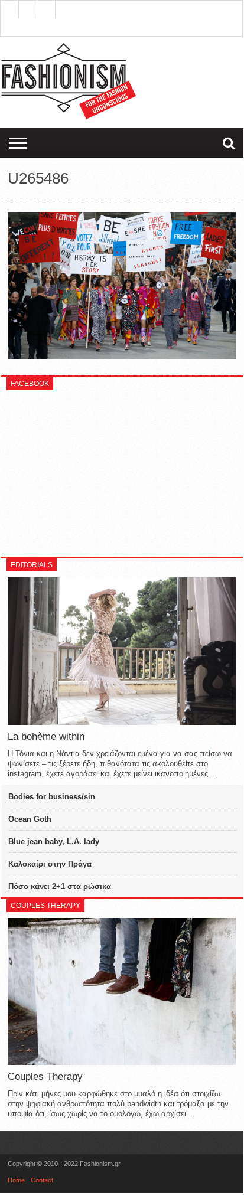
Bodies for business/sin (51, 796)
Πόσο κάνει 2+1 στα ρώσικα (59, 886)
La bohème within (46, 736)
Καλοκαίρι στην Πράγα (50, 864)
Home (16, 1180)
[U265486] (122, 356)
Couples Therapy (45, 1076)
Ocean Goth (29, 819)
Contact (42, 1180)
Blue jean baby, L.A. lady (53, 841)
